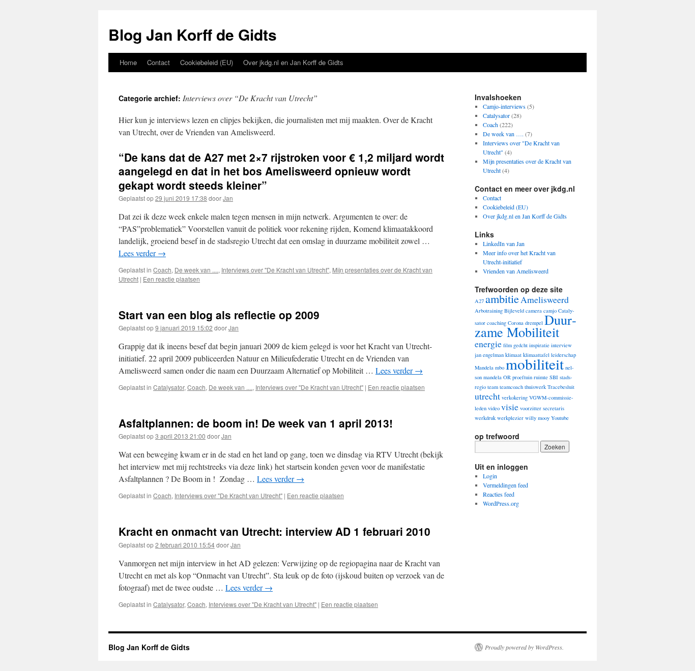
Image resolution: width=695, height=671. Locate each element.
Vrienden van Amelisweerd (515, 271)
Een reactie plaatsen (171, 278)
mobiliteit (535, 364)
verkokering (515, 397)
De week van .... (196, 269)
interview (561, 345)
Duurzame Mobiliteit (525, 326)
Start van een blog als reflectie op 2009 (219, 314)
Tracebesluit (560, 386)
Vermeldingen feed (505, 485)
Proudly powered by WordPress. (524, 647)
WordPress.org (501, 503)
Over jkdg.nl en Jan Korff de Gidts (293, 62)
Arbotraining (489, 310)
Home (128, 62)
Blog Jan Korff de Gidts (192, 34)
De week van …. (503, 134)
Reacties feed (498, 494)
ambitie (502, 298)
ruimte (541, 377)
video (494, 408)
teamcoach (511, 386)
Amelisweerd (544, 299)
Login (490, 476)
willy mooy (537, 417)
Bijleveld (514, 310)
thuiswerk (535, 386)
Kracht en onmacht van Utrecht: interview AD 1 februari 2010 (274, 531)
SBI (553, 377)
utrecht (487, 396)
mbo (499, 367)
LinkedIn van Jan (504, 243)
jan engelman (489, 354)
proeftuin (522, 377)
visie (509, 407)
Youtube (560, 417)
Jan (228, 198)
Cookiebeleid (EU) (206, 62)
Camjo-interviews (504, 106)
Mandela (484, 367)
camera (534, 310)
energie (488, 344)
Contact (158, 62)
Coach (162, 269)
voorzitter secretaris (542, 408)
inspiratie (539, 345)
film (507, 345)
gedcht (520, 345)
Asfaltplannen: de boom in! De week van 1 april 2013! (256, 423)
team (492, 386)
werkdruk (485, 417)
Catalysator (168, 387)
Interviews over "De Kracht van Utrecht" (275, 269)
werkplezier (510, 417)
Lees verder (142, 253)
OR (507, 377)
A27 (479, 300)
